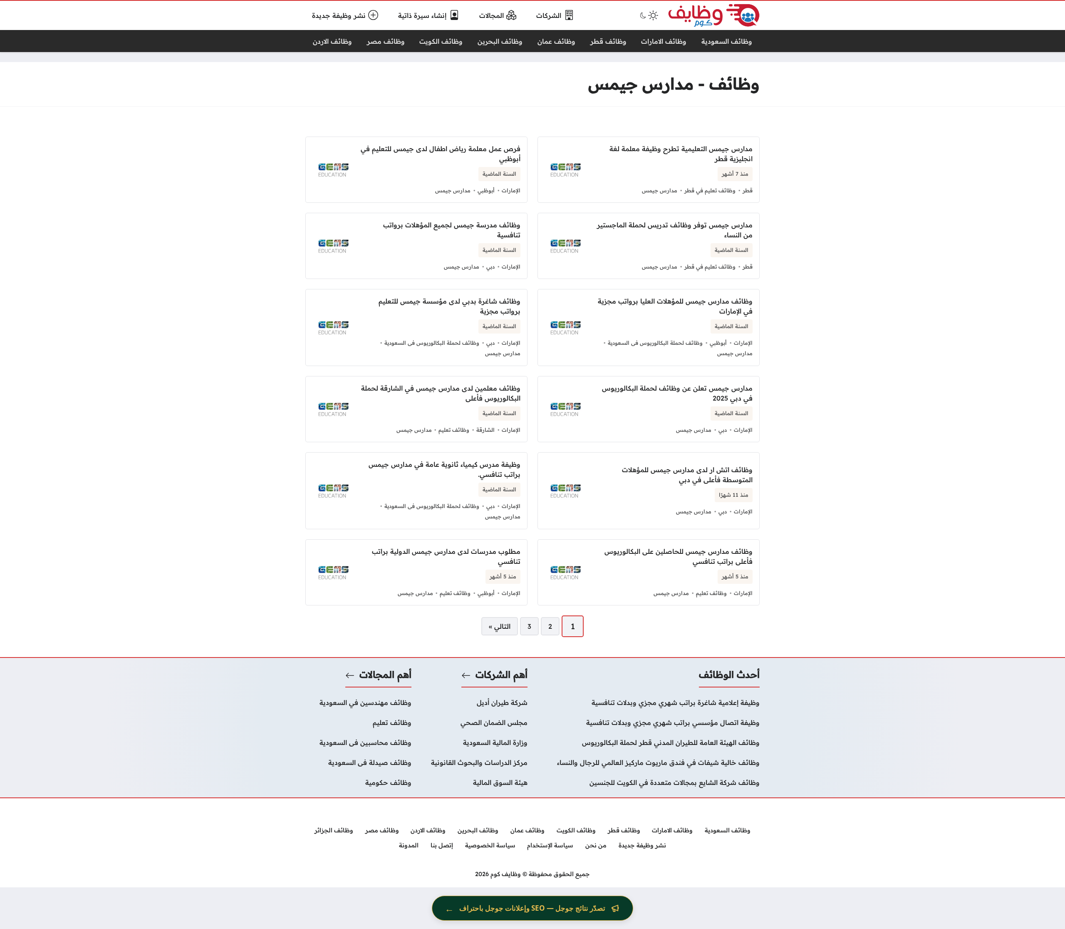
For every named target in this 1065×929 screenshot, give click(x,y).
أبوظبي (486, 190)
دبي (490, 266)
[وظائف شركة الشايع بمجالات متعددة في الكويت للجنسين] (648, 782)
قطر (748, 190)
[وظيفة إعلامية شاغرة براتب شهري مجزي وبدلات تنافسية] (648, 702)
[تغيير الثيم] (648, 15)
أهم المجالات (385, 674)
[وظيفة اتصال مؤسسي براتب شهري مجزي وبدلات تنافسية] (648, 722)
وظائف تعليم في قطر (710, 190)
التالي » (499, 626)
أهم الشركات (502, 674)
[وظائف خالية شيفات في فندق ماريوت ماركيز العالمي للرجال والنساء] (648, 762)
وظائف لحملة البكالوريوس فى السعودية (655, 342)
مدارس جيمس (659, 190)
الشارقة (485, 429)
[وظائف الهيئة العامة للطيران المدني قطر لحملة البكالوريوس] (648, 742)
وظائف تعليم (453, 429)
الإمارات (511, 190)
